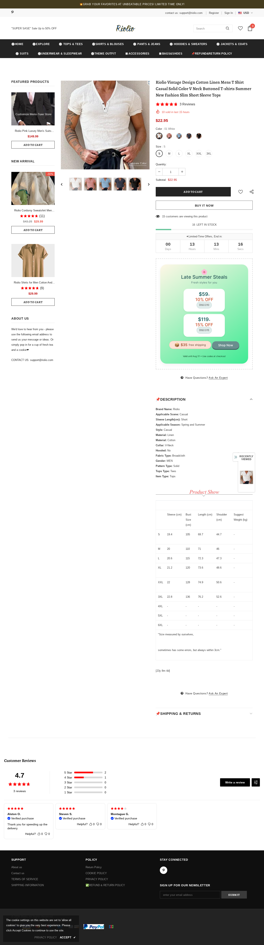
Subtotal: (161, 179)
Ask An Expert (218, 377)
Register (214, 12)
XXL (199, 153)
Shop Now (225, 345)
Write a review (235, 782)
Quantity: (161, 164)
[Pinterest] (13, 12)
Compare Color (137, 163)
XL (189, 153)
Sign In (228, 12)
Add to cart (33, 145)
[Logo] (125, 28)
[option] (105, 125)
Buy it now (204, 205)
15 (163, 216)
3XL (208, 153)
